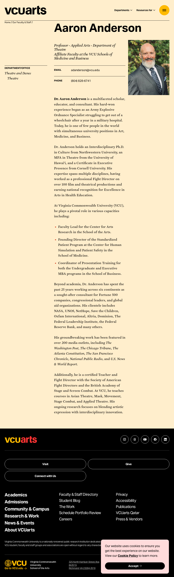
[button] (164, 10)
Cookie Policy (128, 556)
